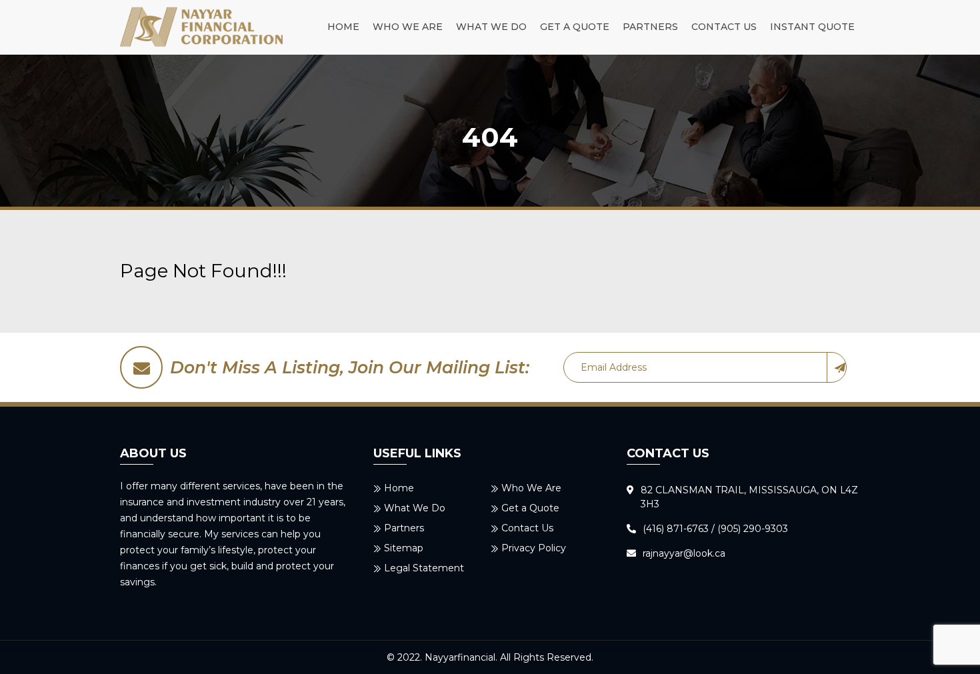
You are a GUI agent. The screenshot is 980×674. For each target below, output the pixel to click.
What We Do (491, 27)
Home (343, 27)
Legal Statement (424, 568)
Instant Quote (812, 27)
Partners (650, 27)
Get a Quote (574, 27)
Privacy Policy (533, 548)
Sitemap (403, 548)
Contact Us (724, 27)
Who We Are (408, 27)
